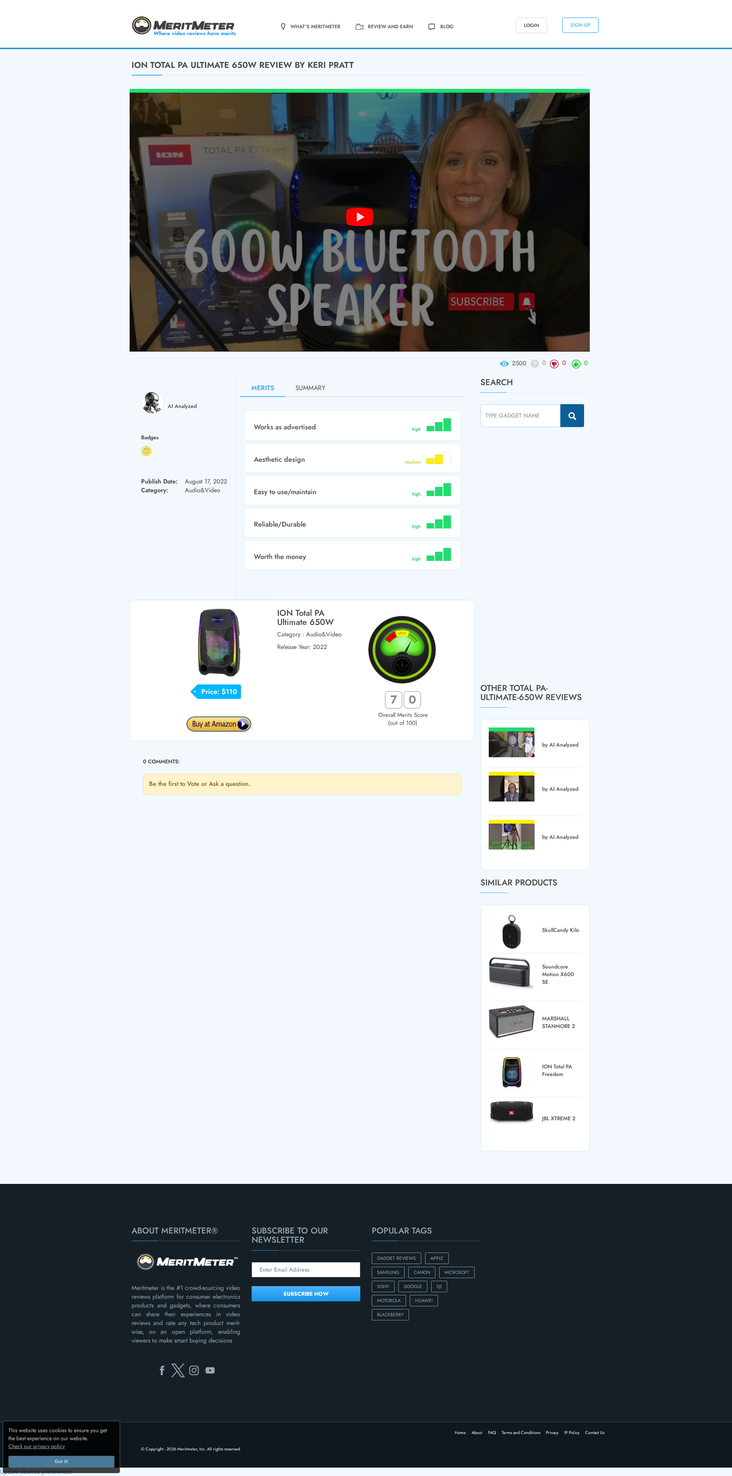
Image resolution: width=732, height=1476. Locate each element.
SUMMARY (310, 387)
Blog (446, 26)
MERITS (262, 387)
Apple (436, 1258)
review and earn (390, 26)
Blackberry (390, 1314)
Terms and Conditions (521, 1432)
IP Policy (572, 1432)
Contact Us (594, 1432)
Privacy (552, 1432)
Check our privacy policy (36, 1446)
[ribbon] (61, 48)
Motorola (389, 1300)
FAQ (492, 1432)
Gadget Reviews (396, 1258)
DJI (439, 1286)
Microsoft (457, 1272)
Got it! (61, 1461)
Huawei (424, 1300)
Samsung (388, 1272)
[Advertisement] (537, 554)
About (477, 1432)
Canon (422, 1272)
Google (413, 1286)
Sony (383, 1286)
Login (531, 25)
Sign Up (580, 25)
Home (460, 1432)
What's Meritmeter (315, 26)
